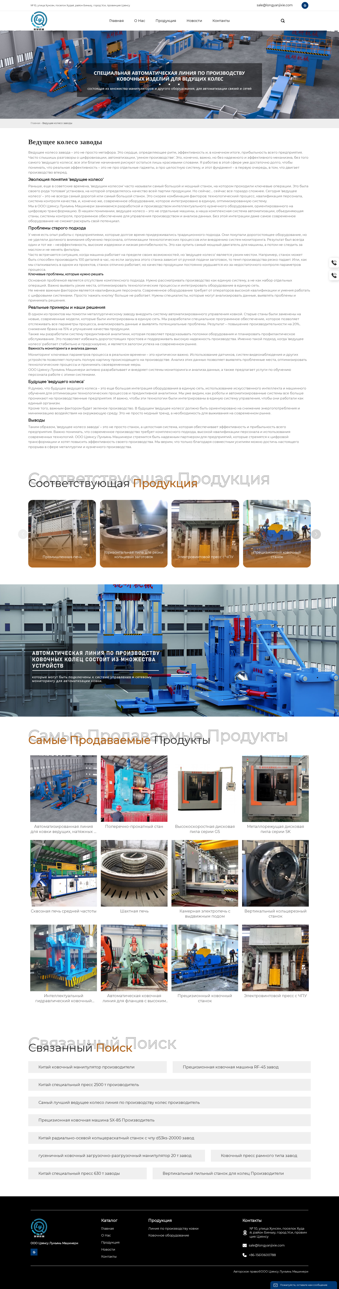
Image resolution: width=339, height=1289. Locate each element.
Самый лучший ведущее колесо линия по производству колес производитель (119, 1102)
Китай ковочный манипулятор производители (86, 1067)
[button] (316, 534)
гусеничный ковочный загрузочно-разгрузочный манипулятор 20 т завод (114, 1155)
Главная (35, 123)
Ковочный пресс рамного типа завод (259, 1155)
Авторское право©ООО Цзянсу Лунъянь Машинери (270, 1271)
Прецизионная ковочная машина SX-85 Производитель (96, 1120)
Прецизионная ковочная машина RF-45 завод (231, 1067)
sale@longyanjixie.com (275, 5)
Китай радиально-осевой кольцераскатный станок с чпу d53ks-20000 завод (116, 1138)
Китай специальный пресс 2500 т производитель (88, 1084)
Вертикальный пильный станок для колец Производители (223, 1173)
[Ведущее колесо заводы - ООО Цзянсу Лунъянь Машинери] (44, 21)
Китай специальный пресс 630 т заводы (79, 1173)
